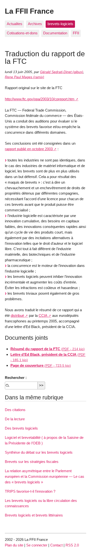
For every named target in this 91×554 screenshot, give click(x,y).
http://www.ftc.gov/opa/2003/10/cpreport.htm (39, 99)
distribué (17, 315)
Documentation (55, 33)
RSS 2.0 (72, 545)
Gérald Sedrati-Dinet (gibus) (61, 72)
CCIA (43, 315)
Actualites (14, 24)
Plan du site (14, 545)
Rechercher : (16, 378)
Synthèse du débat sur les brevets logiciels (39, 452)
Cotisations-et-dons (22, 33)
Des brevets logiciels (21, 428)
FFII (76, 33)
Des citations (15, 410)
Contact (56, 545)
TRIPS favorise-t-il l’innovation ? (30, 491)
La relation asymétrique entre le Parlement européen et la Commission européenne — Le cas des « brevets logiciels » (44, 476)
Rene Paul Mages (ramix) (24, 77)
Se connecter (36, 545)
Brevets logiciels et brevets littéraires (34, 515)
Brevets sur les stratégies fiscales (31, 462)
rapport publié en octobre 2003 (29, 149)
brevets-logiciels (60, 24)
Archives (35, 24)
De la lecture (15, 419)
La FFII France (29, 11)
